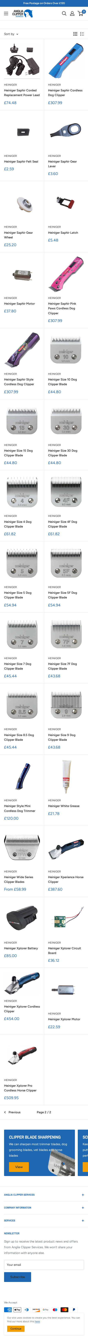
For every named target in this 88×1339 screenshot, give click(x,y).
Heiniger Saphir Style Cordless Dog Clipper (19, 382)
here (37, 1321)
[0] (80, 13)
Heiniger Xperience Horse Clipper (65, 879)
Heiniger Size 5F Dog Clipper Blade (62, 595)
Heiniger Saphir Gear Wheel (18, 235)
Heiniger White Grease (63, 806)
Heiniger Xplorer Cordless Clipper (22, 1009)
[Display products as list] (82, 34)
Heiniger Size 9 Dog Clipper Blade (62, 737)
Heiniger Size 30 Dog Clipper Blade (62, 453)
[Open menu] (6, 13)
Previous (14, 1112)
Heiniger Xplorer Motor (64, 1019)
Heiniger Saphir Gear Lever (62, 164)
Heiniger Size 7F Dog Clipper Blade (62, 666)
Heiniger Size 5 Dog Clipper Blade (18, 595)
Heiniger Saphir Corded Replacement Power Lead (22, 93)
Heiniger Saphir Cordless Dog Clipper (65, 93)
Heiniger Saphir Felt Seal (21, 161)
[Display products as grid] (75, 34)
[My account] (72, 13)
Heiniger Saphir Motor (19, 303)
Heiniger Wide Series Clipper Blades (18, 879)
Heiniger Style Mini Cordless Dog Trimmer (19, 808)
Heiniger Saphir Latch (63, 233)
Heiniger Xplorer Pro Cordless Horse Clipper (20, 1088)
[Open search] (64, 13)
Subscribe (17, 1277)
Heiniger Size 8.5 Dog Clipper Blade (19, 737)
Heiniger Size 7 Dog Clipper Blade (17, 666)
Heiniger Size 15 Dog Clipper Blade (18, 453)
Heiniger (10, 84)
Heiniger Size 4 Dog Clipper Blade (18, 524)
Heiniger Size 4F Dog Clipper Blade (62, 524)
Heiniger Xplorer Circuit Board (64, 950)
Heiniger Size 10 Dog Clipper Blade (62, 382)
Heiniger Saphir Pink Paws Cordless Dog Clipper (62, 308)
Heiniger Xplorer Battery (21, 948)
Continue (15, 1328)
